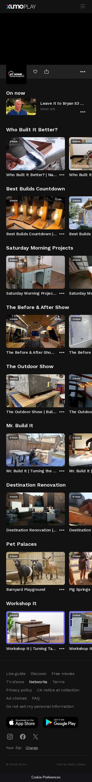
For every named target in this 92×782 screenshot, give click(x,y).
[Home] (21, 7)
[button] (46, 106)
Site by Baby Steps (71, 764)
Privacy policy (19, 690)
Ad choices (16, 698)
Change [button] (32, 748)
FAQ (36, 698)
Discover (39, 673)
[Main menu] (83, 6)
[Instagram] (10, 737)
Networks (38, 681)
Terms (58, 681)
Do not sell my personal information (40, 706)
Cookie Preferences (46, 777)
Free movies (63, 673)
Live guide (16, 673)
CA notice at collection (58, 690)
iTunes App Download (22, 723)
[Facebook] (23, 737)
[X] (35, 737)
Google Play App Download (60, 723)
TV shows (15, 681)
